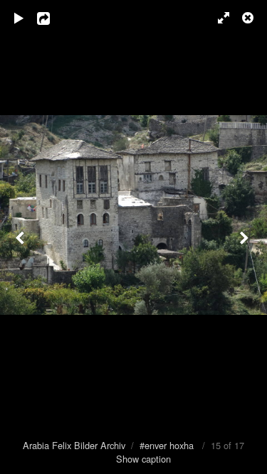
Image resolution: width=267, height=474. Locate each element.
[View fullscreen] (217, 18)
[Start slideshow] (19, 18)
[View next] (245, 237)
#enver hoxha (167, 445)
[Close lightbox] (249, 18)
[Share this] (53, 18)
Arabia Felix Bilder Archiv (74, 445)
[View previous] (21, 237)
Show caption (143, 458)
